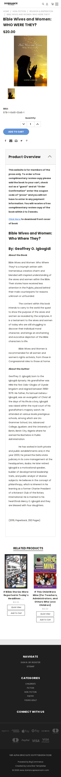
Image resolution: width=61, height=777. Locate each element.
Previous (4, 575)
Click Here (15, 219)
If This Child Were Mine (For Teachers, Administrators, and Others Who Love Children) (45, 598)
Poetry (30, 696)
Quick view (16, 607)
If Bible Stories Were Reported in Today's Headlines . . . (15, 595)
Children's (30, 683)
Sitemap (30, 666)
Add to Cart (16, 613)
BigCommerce (36, 761)
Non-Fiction (30, 692)
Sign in (24, 662)
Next (58, 575)
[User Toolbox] (47, 4)
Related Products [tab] (28, 548)
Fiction (30, 688)
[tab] (30, 157)
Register (36, 662)
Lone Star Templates (36, 766)
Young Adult (30, 700)
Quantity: (30, 117)
